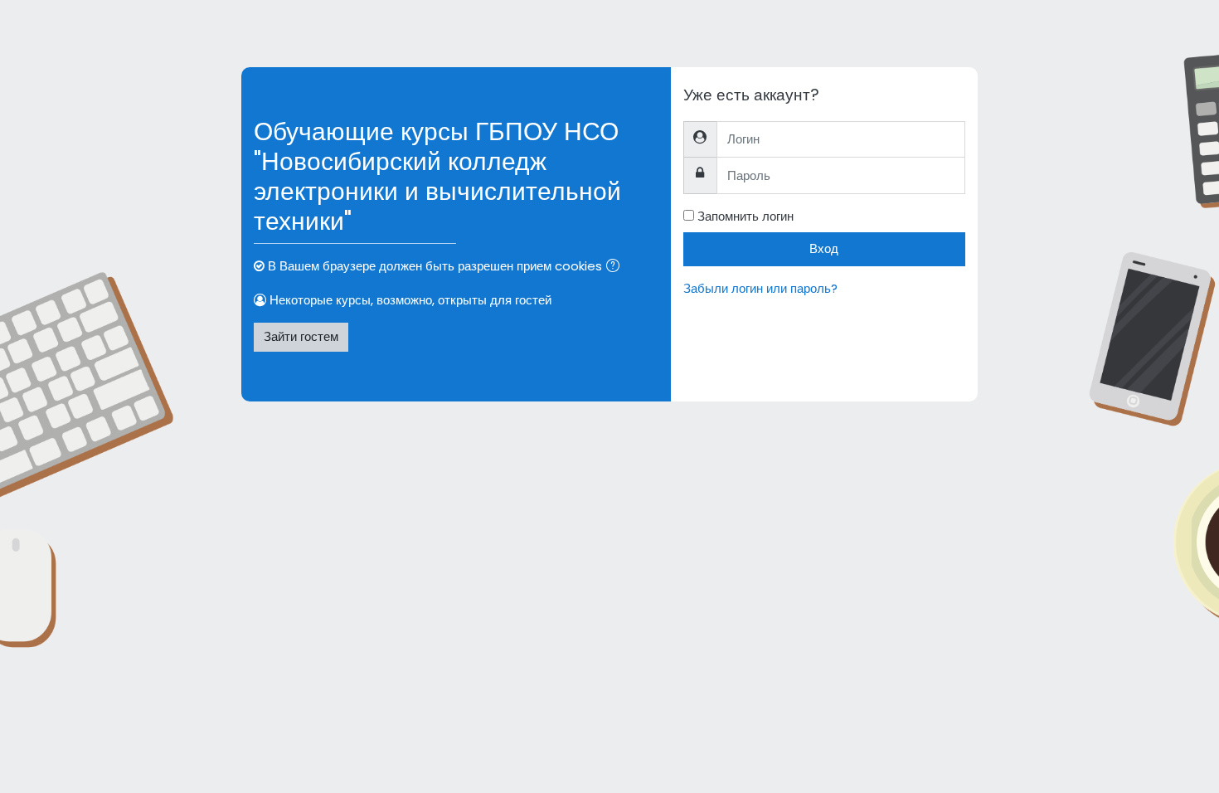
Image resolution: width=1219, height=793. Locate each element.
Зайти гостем (301, 336)
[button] (616, 267)
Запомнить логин (745, 216)
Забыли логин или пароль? (760, 288)
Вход (823, 248)
